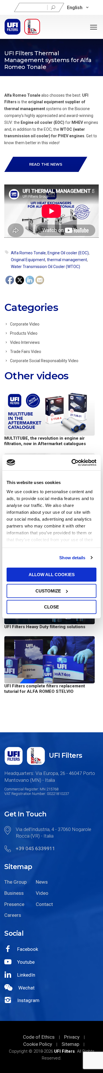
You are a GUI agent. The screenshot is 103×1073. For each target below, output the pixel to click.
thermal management (67, 259)
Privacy (72, 1037)
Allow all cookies (52, 574)
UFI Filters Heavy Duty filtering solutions (44, 626)
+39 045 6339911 (35, 848)
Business (14, 893)
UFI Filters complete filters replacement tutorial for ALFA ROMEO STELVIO (44, 688)
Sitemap (70, 1044)
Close (51, 606)
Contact (44, 904)
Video (42, 893)
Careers (12, 915)
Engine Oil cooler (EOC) (68, 253)
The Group (15, 882)
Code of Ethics (39, 1037)
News (42, 882)
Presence (14, 904)
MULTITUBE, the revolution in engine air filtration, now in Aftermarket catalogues (45, 441)
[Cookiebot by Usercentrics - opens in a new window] (72, 462)
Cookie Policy (37, 1044)
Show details (72, 557)
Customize (48, 590)
